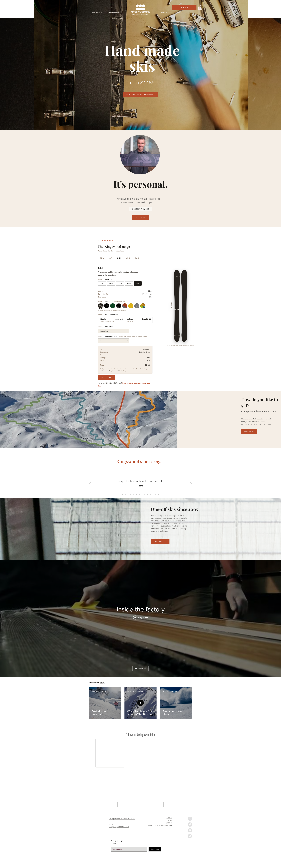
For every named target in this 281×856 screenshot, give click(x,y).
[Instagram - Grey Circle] (190, 820)
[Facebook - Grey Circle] (190, 826)
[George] (155, 494)
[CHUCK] (150, 494)
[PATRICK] (136, 494)
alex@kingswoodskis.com (119, 828)
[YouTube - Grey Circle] (190, 832)
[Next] (191, 484)
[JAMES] (133, 494)
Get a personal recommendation (122, 820)
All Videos (139, 668)
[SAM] (147, 494)
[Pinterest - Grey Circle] (190, 838)
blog (102, 682)
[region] (140, 154)
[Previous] (90, 484)
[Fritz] (130, 494)
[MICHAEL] (125, 494)
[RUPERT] (122, 494)
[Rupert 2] (141, 494)
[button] (200, 7)
